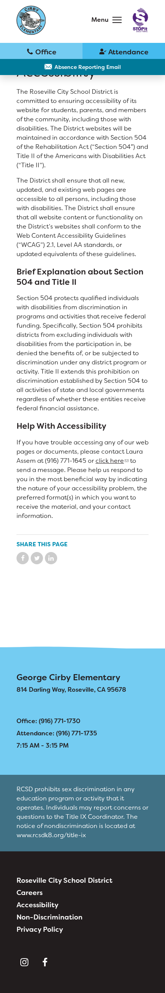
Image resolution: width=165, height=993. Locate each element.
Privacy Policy (39, 929)
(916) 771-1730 (41, 51)
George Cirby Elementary (68, 677)
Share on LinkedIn (51, 558)
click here (110, 461)
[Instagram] (24, 962)
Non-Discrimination (49, 917)
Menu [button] (100, 20)
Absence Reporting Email (87, 67)
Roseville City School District (64, 880)
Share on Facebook (22, 558)
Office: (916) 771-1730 (48, 721)
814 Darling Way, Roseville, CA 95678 (71, 690)
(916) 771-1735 (123, 51)
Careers (29, 892)
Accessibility (37, 905)
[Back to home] (31, 20)
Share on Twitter (37, 558)
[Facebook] (45, 962)
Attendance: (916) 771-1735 (56, 733)
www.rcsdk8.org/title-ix (51, 835)
